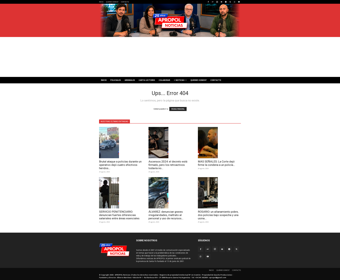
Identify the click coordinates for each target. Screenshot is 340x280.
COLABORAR (164, 80)
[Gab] (213, 2)
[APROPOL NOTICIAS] (170, 20)
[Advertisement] (170, 57)
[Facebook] (208, 2)
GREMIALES (130, 80)
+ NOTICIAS (179, 80)
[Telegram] (226, 2)
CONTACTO (125, 2)
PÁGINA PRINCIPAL (178, 109)
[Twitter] (230, 2)
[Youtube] (239, 2)
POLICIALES (115, 80)
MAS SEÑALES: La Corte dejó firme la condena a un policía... (216, 163)
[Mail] (221, 2)
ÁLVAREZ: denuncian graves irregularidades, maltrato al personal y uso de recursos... (165, 215)
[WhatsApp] (235, 2)
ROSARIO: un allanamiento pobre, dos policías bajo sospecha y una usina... (218, 215)
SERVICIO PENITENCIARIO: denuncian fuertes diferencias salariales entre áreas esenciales (119, 215)
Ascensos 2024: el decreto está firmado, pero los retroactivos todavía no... (167, 165)
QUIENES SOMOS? (112, 2)
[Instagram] (217, 2)
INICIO (101, 2)
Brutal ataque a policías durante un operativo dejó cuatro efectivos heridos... (120, 165)
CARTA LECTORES (147, 80)
